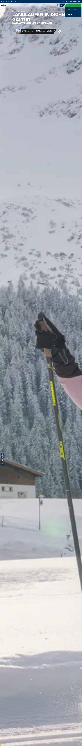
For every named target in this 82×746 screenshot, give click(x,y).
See (15, 1)
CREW (79, 1)
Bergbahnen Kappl (67, 1)
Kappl (12, 1)
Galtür (2, 1)
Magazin (75, 1)
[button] (58, 5)
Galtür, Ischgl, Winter (40, 31)
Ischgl (7, 1)
